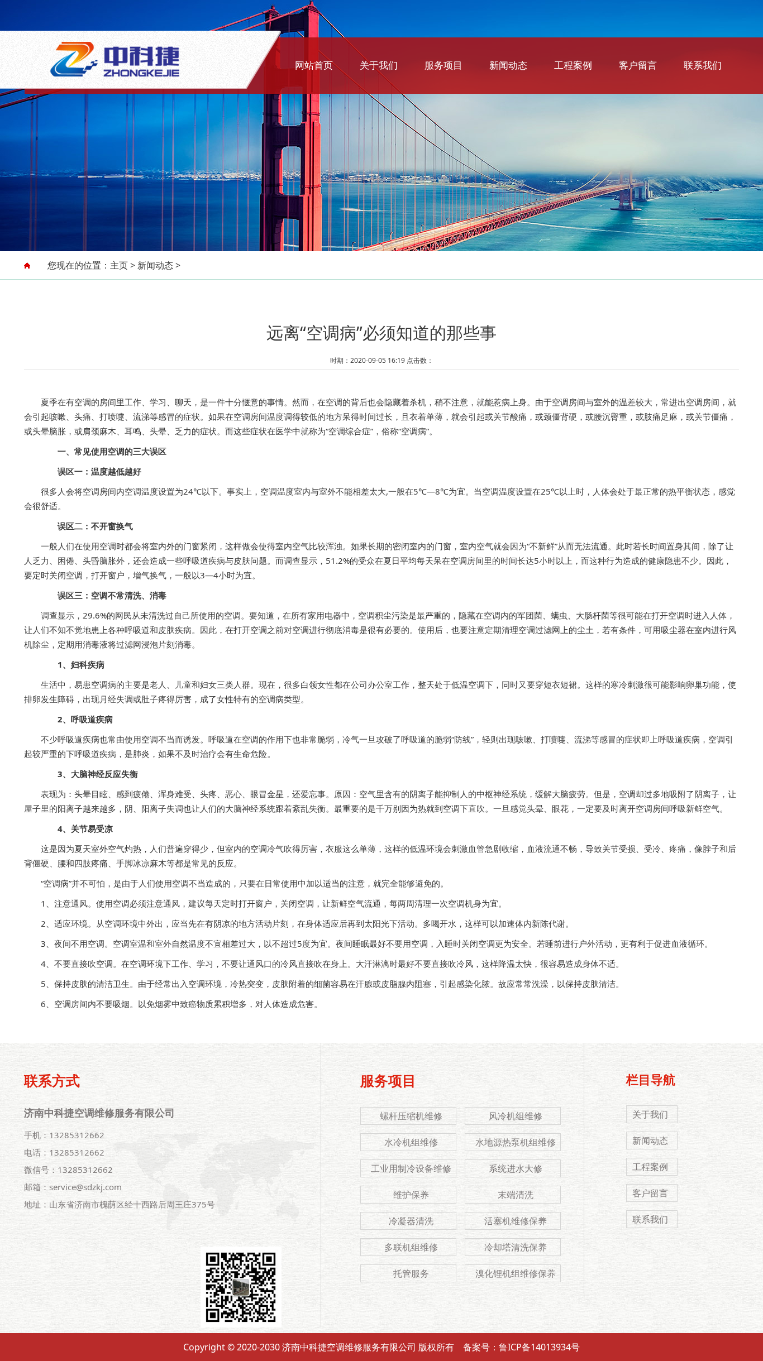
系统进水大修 (515, 1168)
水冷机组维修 (411, 1142)
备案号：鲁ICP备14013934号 (521, 1347)
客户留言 (638, 65)
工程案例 (573, 65)
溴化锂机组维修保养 (515, 1273)
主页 (119, 265)
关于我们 (379, 65)
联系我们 (703, 65)
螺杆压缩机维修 (411, 1116)
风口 (263, 963)
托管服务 (411, 1273)
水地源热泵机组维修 (515, 1142)
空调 (82, 402)
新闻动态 (508, 65)
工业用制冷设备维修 (411, 1168)
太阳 (372, 923)
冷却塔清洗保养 (515, 1247)
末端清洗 (515, 1195)
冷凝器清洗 (411, 1221)
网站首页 (314, 65)
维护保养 (411, 1195)
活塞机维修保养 (515, 1221)
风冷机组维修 (515, 1116)
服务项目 (443, 65)
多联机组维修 (411, 1247)
